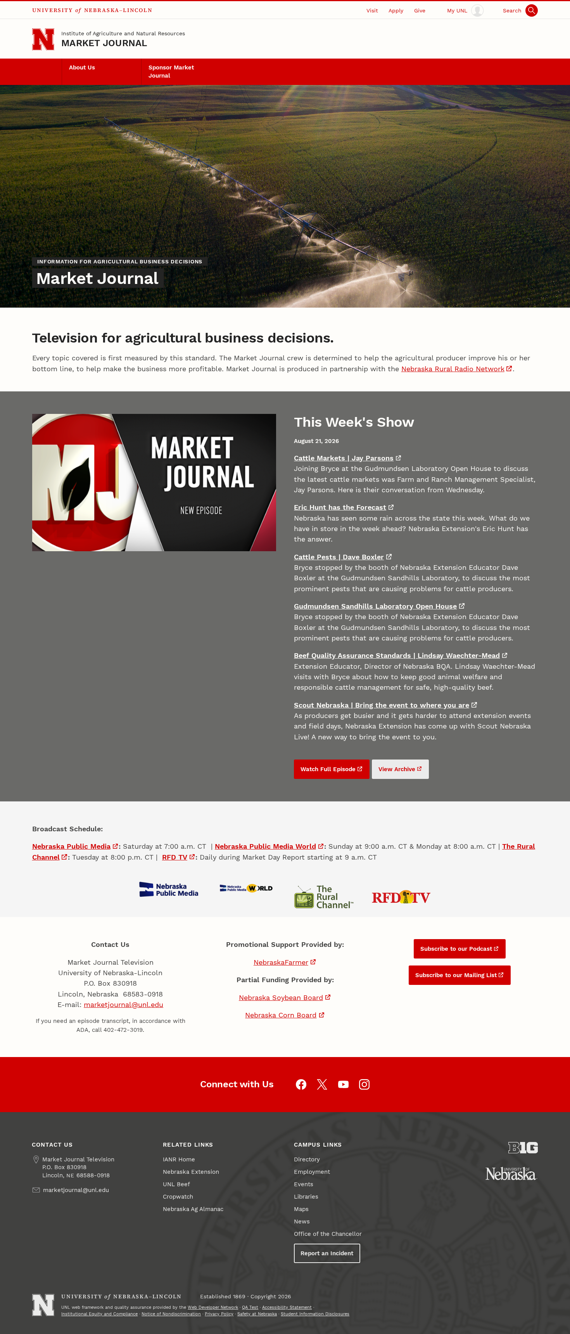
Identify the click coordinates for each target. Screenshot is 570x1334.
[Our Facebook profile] (301, 1084)
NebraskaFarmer (281, 962)
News (302, 1221)
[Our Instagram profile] (364, 1084)
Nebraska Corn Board (280, 1015)
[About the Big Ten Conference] (523, 1148)
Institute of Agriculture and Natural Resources (123, 33)
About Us (82, 67)
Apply (396, 10)
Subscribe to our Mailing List (456, 975)
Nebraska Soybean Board (281, 997)
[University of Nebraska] (511, 1173)
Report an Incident (327, 1253)
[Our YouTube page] (343, 1084)
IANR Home (179, 1159)
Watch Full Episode (328, 769)
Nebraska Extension (191, 1171)
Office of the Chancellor (328, 1233)
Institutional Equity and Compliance (99, 1314)
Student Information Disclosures (315, 1314)
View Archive (396, 769)
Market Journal (104, 43)
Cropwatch (178, 1196)
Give (419, 10)
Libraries (306, 1196)
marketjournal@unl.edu (123, 1004)
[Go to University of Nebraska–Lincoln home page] (43, 39)
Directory (307, 1159)
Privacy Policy (219, 1314)
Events (303, 1184)
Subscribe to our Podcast (456, 948)
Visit (372, 10)
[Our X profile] (322, 1084)
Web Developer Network (213, 1307)
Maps (301, 1209)
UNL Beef (176, 1184)
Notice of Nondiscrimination (171, 1314)
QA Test (250, 1307)
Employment (312, 1171)
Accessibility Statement (287, 1307)
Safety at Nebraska (257, 1314)
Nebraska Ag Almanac (193, 1209)
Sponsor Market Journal (171, 71)
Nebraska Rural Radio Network (452, 369)
